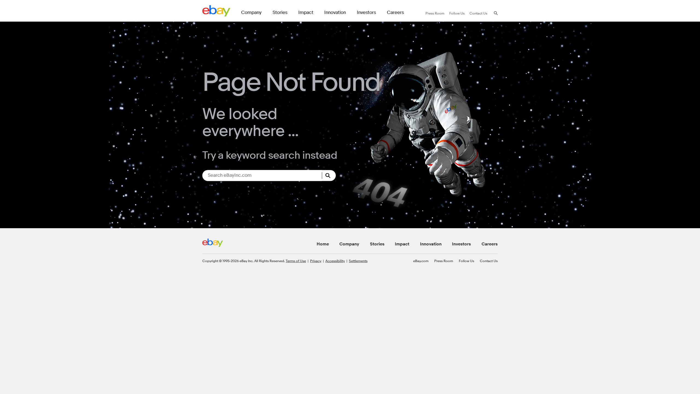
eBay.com (420, 261)
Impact (402, 244)
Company (349, 244)
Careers (490, 244)
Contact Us (489, 261)
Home (323, 244)
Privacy (315, 261)
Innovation (431, 244)
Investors (461, 244)
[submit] (329, 175)
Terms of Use (296, 261)
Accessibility (335, 261)
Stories (377, 244)
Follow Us (466, 261)
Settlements (358, 261)
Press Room (443, 261)
